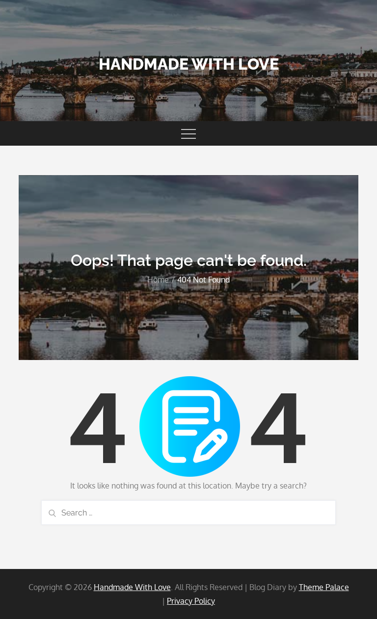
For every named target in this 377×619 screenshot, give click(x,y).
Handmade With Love (189, 64)
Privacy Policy (191, 601)
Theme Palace (324, 587)
